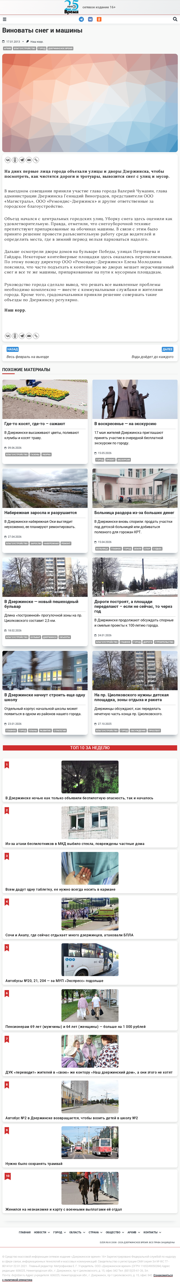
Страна (94, 1232)
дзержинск (50, 637)
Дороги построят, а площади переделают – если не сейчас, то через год (133, 606)
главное (116, 548)
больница (102, 548)
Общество (113, 1232)
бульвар (35, 637)
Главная (25, 1232)
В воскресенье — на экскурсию (125, 423)
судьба (157, 548)
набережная (51, 543)
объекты (64, 637)
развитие (45, 730)
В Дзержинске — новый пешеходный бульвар (41, 604)
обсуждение (138, 730)
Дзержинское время (60, 48)
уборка (46, 454)
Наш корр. (37, 41)
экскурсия (123, 460)
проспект (154, 730)
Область (75, 1232)
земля (137, 548)
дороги (147, 642)
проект (110, 460)
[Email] (29, 160)
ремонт (65, 543)
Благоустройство (24, 48)
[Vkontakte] (8, 160)
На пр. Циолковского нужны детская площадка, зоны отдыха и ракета (131, 697)
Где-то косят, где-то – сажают (34, 423)
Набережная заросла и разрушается (40, 512)
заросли (36, 543)
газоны (35, 454)
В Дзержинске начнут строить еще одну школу (44, 697)
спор (147, 548)
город (136, 642)
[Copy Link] (36, 160)
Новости (40, 1232)
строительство (164, 642)
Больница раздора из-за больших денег (134, 512)
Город (41, 48)
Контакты (150, 1232)
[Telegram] (22, 160)
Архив (7, 48)
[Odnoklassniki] (15, 160)
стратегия (60, 730)
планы (33, 730)
